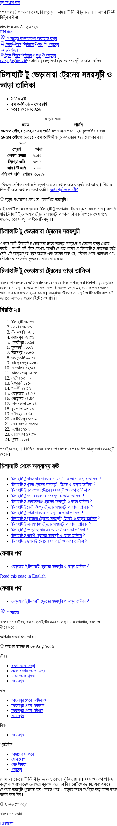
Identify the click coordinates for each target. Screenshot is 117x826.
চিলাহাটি (21, 60)
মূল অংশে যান (10, 2)
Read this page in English (23, 576)
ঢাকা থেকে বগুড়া (23, 665)
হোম (3, 60)
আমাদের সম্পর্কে (22, 754)
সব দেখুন (17, 680)
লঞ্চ (40, 44)
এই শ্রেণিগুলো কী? (64, 189)
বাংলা (9, 32)
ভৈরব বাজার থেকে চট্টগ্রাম (29, 670)
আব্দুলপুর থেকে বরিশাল (27, 710)
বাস (18, 44)
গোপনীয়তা (18, 764)
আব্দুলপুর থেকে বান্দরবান (27, 705)
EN (3, 32)
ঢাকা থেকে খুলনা (23, 675)
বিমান (30, 44)
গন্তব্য (53, 44)
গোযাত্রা (12, 612)
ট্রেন (8, 44)
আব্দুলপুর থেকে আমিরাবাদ (29, 700)
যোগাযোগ (18, 759)
